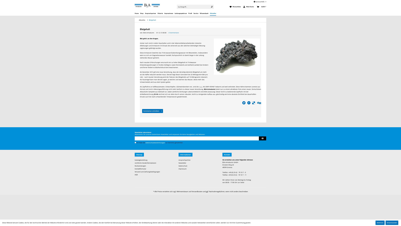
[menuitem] (195, 7)
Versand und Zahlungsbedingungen (147, 172)
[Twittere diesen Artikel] (244, 103)
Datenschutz (183, 166)
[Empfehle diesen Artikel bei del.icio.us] (254, 103)
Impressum (183, 169)
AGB (136, 175)
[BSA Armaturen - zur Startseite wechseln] (147, 5)
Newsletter (182, 163)
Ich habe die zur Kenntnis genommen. (159, 143)
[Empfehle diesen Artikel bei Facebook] (249, 103)
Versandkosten (197, 191)
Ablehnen (380, 223)
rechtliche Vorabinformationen (145, 163)
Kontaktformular (140, 169)
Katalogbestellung (141, 160)
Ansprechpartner (185, 160)
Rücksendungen (140, 166)
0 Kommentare (174, 33)
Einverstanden (392, 223)
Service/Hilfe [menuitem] (260, 2)
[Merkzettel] (235, 7)
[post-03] (237, 56)
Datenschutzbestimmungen (155, 143)
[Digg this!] (259, 103)
